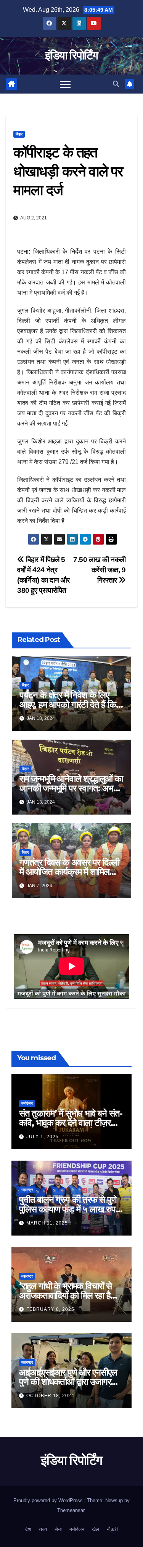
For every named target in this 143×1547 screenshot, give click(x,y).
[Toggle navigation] (65, 84)
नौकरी (112, 1529)
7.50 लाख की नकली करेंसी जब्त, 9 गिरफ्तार (99, 570)
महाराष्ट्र (27, 1190)
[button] (116, 84)
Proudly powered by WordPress (48, 1500)
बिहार (19, 134)
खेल (95, 1529)
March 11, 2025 (47, 1223)
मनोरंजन (27, 1103)
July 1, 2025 (42, 1136)
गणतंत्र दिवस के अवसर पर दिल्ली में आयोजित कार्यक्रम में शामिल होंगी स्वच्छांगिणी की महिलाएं (69, 872)
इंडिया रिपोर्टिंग (71, 55)
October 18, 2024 (50, 1395)
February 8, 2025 (50, 1309)
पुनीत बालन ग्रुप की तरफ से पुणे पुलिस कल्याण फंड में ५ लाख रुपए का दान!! (69, 1209)
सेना (58, 1529)
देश (28, 1529)
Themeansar (70, 1510)
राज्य (43, 1529)
